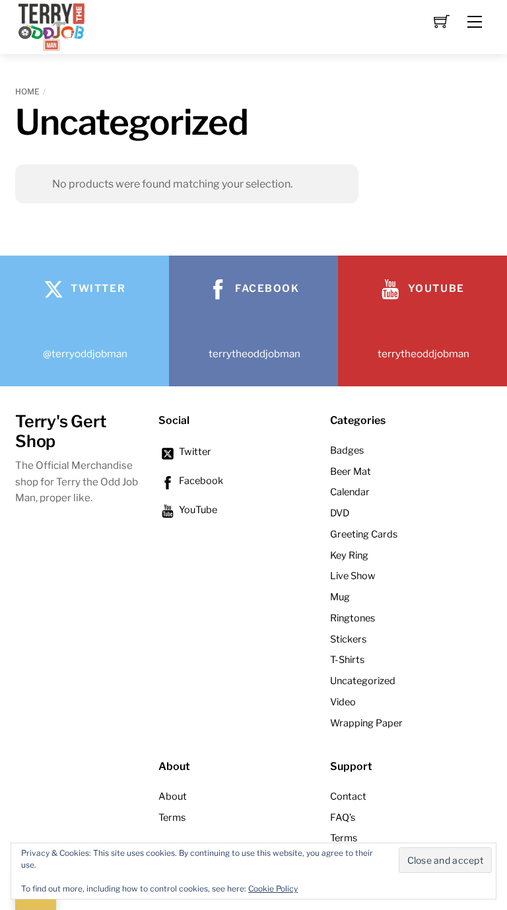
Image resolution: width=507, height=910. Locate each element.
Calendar (350, 492)
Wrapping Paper (366, 723)
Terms (172, 817)
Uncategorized (362, 681)
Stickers (348, 639)
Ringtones (352, 618)
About (172, 796)
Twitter (194, 452)
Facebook (200, 481)
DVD (339, 513)
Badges (347, 450)
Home (27, 91)
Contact (348, 796)
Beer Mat (350, 471)
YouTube (197, 510)
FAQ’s (342, 817)
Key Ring (349, 555)
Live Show (353, 576)
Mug (340, 597)
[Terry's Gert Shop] (51, 25)
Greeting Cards (363, 534)
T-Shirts (347, 660)
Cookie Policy (273, 888)
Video (343, 702)
